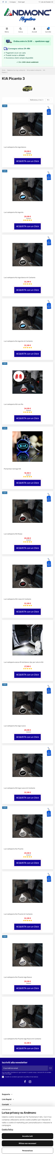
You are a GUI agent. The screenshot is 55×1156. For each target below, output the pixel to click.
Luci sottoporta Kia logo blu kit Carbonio (18, 341)
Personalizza (27, 1151)
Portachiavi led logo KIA (12, 469)
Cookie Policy (7, 1129)
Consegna (12, 2)
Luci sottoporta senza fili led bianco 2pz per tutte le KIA (23, 662)
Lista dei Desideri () (46, 2)
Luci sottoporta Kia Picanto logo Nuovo (18, 977)
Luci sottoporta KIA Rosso (13, 534)
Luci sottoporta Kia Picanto (13, 849)
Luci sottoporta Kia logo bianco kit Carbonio (19, 277)
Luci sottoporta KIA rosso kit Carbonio (17, 599)
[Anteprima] (29, 143)
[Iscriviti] (50, 1068)
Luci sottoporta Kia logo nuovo (15, 726)
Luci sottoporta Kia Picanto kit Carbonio (18, 914)
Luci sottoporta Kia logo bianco (15, 147)
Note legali (21, 2)
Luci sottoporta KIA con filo (13, 404)
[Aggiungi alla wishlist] (26, 143)
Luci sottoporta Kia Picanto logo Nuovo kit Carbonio (22, 1039)
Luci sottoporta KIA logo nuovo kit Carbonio (19, 788)
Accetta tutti (27, 1136)
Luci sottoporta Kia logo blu (13, 212)
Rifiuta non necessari (27, 1143)
